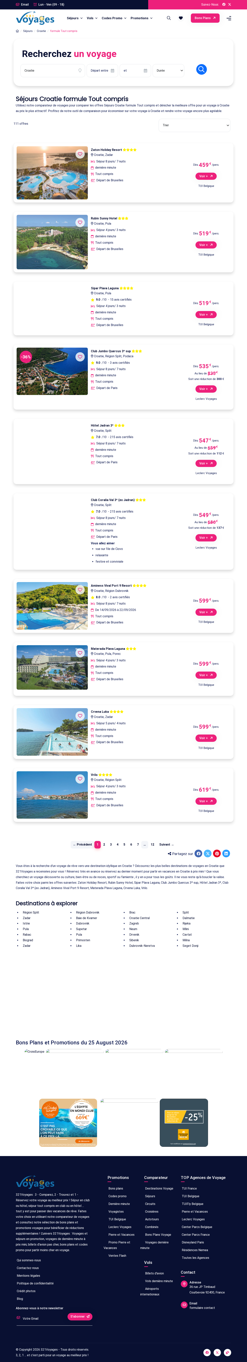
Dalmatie (189, 918)
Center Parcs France (195, 1235)
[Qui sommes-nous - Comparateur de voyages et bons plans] (35, 1183)
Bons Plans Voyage (157, 1235)
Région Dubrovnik (87, 912)
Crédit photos (26, 1291)
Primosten (83, 940)
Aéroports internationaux (149, 1291)
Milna (186, 940)
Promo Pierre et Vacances (117, 1245)
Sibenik (134, 940)
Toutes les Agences (195, 1258)
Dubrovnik (82, 923)
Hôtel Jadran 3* (102, 425)
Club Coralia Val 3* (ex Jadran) (113, 500)
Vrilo (94, 775)
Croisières (151, 1211)
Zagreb (134, 923)
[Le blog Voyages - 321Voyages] (227, 1352)
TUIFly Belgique (192, 1204)
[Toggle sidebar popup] (228, 18)
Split (186, 912)
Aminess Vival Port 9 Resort (112, 585)
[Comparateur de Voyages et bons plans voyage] (35, 18)
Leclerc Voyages (119, 1227)
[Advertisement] (123, 994)
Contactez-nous (27, 1268)
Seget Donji (190, 946)
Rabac (27, 934)
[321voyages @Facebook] (207, 1352)
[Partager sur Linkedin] (226, 854)
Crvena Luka (100, 712)
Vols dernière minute (158, 1281)
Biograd (28, 940)
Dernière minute (119, 1204)
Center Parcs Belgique (196, 1227)
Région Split (31, 912)
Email (24, 4)
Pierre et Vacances (121, 1235)
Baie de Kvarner (86, 918)
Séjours (73, 18)
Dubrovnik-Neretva (142, 946)
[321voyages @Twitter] (217, 1352)
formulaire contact (202, 1308)
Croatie (41, 31)
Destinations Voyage (158, 1188)
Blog (19, 1299)
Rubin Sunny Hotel (104, 218)
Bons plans (203, 18)
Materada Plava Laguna (108, 649)
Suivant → (166, 844)
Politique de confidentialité (35, 1283)
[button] (180, 18)
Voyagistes (116, 1211)
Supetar (81, 929)
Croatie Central (139, 918)
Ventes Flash (117, 1255)
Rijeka (186, 923)
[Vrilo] (52, 795)
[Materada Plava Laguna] (52, 667)
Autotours (151, 1219)
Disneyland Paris (192, 1242)
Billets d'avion (154, 1273)
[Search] (168, 18)
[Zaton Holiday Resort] (52, 173)
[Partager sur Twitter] (208, 854)
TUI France (189, 1188)
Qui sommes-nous (28, 1260)
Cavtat (187, 934)
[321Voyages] (17, 31)
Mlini (186, 929)
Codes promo (117, 1196)
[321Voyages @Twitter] (229, 5)
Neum (133, 929)
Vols (90, 18)
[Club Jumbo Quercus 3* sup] (52, 371)
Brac (132, 912)
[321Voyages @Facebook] (223, 5)
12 (152, 844)
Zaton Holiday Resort (107, 150)
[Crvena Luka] (52, 732)
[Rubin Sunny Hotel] (52, 242)
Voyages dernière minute (154, 1245)
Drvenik (134, 934)
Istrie (26, 923)
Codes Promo (112, 18)
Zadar (26, 918)
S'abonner (77, 1316)
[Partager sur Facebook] (199, 854)
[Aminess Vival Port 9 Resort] (52, 605)
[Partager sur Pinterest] (217, 854)
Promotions (140, 18)
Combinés (151, 1227)
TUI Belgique (117, 1219)
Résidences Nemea (194, 1250)
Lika (78, 946)
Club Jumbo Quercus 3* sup (111, 351)
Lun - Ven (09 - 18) (51, 4)
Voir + (204, 176)
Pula (26, 929)
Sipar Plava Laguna (105, 288)
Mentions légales (28, 1276)
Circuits (149, 1204)
